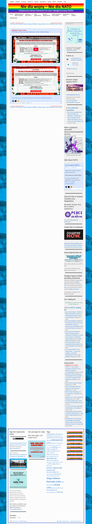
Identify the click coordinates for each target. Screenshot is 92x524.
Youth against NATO (37, 15)
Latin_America (50, 452)
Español (18, 1)
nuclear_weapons (54, 468)
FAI (55, 445)
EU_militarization (50, 445)
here (65, 287)
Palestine (51, 470)
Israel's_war (51, 451)
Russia (57, 474)
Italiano (36, 1)
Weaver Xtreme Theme (64, 521)
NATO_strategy (53, 463)
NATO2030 (52, 458)
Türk (65, 1)
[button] (13, 101)
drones (60, 443)
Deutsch (30, 1)
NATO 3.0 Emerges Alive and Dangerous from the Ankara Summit (72, 388)
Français (23, 1)
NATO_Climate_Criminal (52, 462)
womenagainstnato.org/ (73, 94)
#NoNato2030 (13, 18)
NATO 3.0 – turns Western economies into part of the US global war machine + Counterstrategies (72, 369)
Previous (7, 8)
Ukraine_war (55, 488)
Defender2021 (54, 443)
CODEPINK (50, 437)
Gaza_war (49, 447)
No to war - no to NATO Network (20, 521)
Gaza (59, 445)
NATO (56, 456)
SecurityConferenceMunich (53, 475)
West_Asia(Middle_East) (52, 492)
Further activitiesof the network (56, 15)
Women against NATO (46, 15)
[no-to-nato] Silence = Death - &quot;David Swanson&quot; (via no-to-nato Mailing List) (73, 344)
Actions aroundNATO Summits (19, 15)
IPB (54, 447)
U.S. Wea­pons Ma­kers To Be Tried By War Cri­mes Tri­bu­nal (49, 24)
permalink (30, 102)
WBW (54, 490)
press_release (50, 474)
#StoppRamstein (52, 434)
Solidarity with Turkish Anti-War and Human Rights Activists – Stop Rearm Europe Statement (74, 413)
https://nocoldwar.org (14, 448)
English (12, 1)
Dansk (49, 1)
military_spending (50, 456)
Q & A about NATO (72, 165)
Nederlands (43, 1)
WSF (60, 492)
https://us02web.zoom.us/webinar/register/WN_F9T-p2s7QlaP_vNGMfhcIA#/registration (32, 97)
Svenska (59, 1)
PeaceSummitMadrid (53, 472)
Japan (58, 451)
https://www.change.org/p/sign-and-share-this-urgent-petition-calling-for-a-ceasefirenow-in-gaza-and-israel (73, 245)
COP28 (56, 437)
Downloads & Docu (66, 15)
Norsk (54, 1)
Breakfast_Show (53, 435)
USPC (25, 102)
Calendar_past (17, 102)
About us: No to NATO (28, 15)
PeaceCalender (73, 15)
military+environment (52, 454)
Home (11, 14)
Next (85, 8)
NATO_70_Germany (52, 460)
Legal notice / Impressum (75, 521)
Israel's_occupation (52, 449)
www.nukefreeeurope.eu (15, 509)
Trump (50, 485)
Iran (58, 447)
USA (49, 490)
